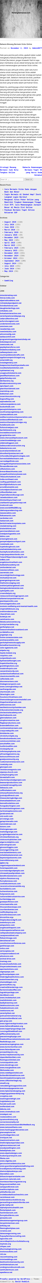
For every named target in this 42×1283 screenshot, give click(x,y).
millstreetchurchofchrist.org (12, 1200)
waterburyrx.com (7, 922)
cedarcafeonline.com (9, 318)
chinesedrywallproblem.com (12, 873)
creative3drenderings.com (11, 987)
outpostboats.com (8, 658)
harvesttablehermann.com (11, 458)
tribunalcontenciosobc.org (11, 710)
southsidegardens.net (9, 1135)
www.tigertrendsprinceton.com (13, 1023)
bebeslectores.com (8, 448)
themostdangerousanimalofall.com (15, 699)
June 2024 (9, 269)
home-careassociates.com (11, 637)
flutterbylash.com (8, 1210)
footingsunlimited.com (10, 1060)
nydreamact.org (7, 370)
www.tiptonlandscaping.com (12, 1091)
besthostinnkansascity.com (12, 1262)
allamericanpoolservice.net (12, 598)
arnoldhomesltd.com (9, 487)
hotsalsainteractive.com (10, 313)
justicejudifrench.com (9, 795)
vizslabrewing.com (8, 526)
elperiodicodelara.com (9, 300)
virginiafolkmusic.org (9, 609)
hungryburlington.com (10, 806)
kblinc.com (5, 536)
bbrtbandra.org (6, 381)
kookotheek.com (7, 406)
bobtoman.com (6, 394)
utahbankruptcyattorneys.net (13, 502)
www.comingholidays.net (11, 686)
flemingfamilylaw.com (21, 13)
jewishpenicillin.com (9, 601)
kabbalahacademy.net (9, 565)
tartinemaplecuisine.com (11, 811)
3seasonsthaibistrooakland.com (14, 629)
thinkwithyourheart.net (10, 500)
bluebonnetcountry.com (10, 383)
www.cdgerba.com (8, 1161)
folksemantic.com (8, 515)
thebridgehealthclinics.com (12, 977)
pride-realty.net (6, 1205)
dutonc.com (5, 826)
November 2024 (11, 256)
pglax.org (4, 863)
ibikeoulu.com (6, 787)
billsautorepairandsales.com (12, 1176)
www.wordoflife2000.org (10, 508)
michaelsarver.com (8, 578)
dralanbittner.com (8, 528)
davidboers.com (7, 995)
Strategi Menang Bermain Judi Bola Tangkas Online (9, 170)
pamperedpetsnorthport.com (12, 541)
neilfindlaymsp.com (8, 912)
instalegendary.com (8, 362)
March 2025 (9, 245)
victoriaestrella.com (8, 904)
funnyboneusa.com (8, 881)
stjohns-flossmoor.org (9, 878)
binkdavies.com (7, 733)
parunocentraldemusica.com (12, 1163)
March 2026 (9, 230)
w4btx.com (5, 559)
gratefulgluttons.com (9, 666)
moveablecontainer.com (10, 432)
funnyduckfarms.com (9, 1215)
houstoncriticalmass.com (11, 697)
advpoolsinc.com (7, 925)
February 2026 (11, 232)
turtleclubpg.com (7, 899)
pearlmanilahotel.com (9, 388)
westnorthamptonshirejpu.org (13, 422)
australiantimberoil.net (10, 451)
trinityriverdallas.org (9, 624)
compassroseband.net (9, 953)
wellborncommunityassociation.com (16, 417)
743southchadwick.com (10, 476)
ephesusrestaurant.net (10, 1145)
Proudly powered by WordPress (15, 1279)
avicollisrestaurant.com (10, 914)
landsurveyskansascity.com (12, 1054)
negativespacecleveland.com (12, 865)
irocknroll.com (6, 505)
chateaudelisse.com (8, 414)
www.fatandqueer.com (10, 1049)
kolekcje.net (5, 616)
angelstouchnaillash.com (11, 562)
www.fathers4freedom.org (11, 1026)
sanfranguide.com (8, 689)
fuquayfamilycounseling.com (12, 1236)
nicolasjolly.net (6, 749)
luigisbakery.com (7, 1101)
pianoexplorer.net (7, 1132)
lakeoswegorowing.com (10, 1233)
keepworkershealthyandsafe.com (14, 365)
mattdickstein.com (8, 1000)
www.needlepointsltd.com (11, 1073)
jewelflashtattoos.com (9, 375)
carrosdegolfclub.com (9, 461)
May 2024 (8, 271)
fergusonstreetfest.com (10, 1184)
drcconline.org (6, 917)
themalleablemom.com (10, 800)
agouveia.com (6, 1238)
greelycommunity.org (9, 759)
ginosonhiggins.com (9, 847)
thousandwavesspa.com (10, 907)
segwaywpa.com (7, 971)
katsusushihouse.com (9, 756)
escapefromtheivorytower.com (13, 474)
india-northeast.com (9, 479)
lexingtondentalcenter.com (11, 588)
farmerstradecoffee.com (10, 990)
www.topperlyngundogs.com (12, 1029)
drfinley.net (5, 1225)
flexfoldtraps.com (7, 1041)
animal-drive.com (7, 959)
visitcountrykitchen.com (10, 839)
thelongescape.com (8, 829)
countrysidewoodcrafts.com (12, 355)
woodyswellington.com (10, 1148)
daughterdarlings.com (9, 308)
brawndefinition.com (9, 725)
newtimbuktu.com (8, 331)
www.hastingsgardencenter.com (14, 1130)
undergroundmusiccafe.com (12, 1267)
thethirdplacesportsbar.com (12, 1143)
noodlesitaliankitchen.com (11, 368)
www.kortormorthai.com (11, 1047)
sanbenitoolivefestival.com (11, 673)
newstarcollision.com (9, 570)
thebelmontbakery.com (10, 349)
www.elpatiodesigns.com (11, 1153)
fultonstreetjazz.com (9, 427)
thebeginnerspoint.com (10, 684)
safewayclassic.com (8, 352)
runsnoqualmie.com (9, 1062)
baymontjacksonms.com (10, 857)
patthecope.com (7, 946)
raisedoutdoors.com (8, 497)
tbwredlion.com (7, 1174)
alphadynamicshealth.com (11, 1207)
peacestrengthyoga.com (10, 1036)
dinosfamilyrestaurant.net (11, 453)
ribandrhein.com (7, 614)
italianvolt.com (6, 521)
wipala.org (4, 650)
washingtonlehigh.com (10, 1098)
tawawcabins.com (8, 513)
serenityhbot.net (7, 1013)
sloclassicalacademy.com (11, 712)
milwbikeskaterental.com (11, 855)
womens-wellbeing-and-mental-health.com (18, 606)
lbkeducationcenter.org (10, 622)
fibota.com (4, 1158)
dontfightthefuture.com (10, 484)
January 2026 (10, 235)
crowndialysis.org (7, 593)
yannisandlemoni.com (9, 531)
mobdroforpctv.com (8, 668)
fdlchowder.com (7, 1070)
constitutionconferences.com (12, 943)
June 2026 (9, 227)
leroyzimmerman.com (9, 1223)
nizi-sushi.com (6, 816)
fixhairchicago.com (8, 938)
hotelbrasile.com (7, 425)
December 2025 (11, 237)
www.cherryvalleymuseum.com (13, 438)
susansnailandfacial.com (11, 1018)
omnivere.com (6, 326)
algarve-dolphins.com (9, 842)
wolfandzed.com (7, 1106)
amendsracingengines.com (11, 1044)
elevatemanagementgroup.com (13, 1220)
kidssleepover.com (8, 342)
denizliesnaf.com (7, 940)
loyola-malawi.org (8, 653)
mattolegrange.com (8, 832)
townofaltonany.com (9, 860)
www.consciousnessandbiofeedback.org (17, 1124)
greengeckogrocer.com (10, 580)
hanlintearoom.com (8, 1213)
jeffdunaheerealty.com (10, 1034)
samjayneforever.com (9, 1187)
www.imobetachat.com (10, 997)
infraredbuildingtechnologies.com (15, 456)
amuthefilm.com (7, 743)
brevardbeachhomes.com (11, 471)
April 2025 (9, 243)
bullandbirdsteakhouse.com (12, 1075)
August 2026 (10, 222)
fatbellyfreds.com (7, 1150)
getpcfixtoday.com (8, 378)
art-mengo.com (6, 819)
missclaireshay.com (8, 295)
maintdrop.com (7, 391)
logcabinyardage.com (9, 992)
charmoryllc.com (7, 692)
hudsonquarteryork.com (10, 1155)
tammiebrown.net (8, 824)
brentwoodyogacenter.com (11, 1088)
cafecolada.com (7, 679)
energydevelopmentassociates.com (15, 464)
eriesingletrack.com (8, 539)
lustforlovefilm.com (8, 746)
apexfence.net (6, 1272)
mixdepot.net (6, 1114)
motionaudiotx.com (8, 1251)
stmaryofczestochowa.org (11, 793)
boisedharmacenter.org (10, 645)
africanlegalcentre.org (9, 754)
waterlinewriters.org (9, 979)
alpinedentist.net (7, 401)
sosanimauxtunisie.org (10, 396)
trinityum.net (6, 1137)
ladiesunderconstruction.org (12, 445)
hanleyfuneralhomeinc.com (12, 552)
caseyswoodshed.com (9, 935)
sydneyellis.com (7, 591)
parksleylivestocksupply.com (12, 642)
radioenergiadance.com (10, 404)
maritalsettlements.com (10, 852)
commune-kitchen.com (10, 741)
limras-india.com (7, 298)
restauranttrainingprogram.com (14, 596)
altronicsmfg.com (7, 334)
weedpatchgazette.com (10, 533)
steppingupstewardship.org (12, 1093)
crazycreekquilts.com (9, 730)
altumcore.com (6, 956)
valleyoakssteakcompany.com (13, 933)
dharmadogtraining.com (11, 1249)
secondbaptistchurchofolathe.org (14, 1241)
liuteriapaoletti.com (8, 868)
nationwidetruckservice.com (12, 896)
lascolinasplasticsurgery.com (12, 1078)
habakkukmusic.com (9, 1008)
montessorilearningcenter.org (13, 1181)
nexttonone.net (7, 1010)
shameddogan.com (8, 982)
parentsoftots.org (7, 984)
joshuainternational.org (10, 1016)
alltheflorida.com (7, 1192)
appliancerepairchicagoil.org (12, 357)
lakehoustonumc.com (9, 1005)
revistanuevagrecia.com (10, 769)
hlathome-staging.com (10, 583)
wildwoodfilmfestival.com (11, 419)
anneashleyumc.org (8, 1052)
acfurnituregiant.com (9, 321)
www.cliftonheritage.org (10, 1080)
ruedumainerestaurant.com (12, 762)
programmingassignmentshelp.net (15, 339)
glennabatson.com (8, 717)
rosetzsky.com (6, 764)
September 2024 (11, 261)
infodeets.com (6, 311)
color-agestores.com (9, 648)
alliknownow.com (8, 705)
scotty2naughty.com (9, 775)
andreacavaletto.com (9, 640)
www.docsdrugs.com (9, 1065)
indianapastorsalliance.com (12, 930)
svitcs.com (4, 948)
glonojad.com (6, 767)
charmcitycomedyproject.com (13, 780)
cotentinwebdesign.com (10, 440)
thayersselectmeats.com (10, 966)
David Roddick (22, 1282)
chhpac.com (5, 1246)
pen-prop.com (6, 1021)
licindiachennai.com (9, 305)
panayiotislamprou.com (10, 409)
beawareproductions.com (11, 782)
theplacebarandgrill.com (10, 920)
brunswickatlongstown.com (12, 808)
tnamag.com (5, 961)
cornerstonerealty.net (9, 1122)
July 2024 (9, 266)
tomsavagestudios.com (10, 603)
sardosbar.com (6, 518)
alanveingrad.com (8, 844)
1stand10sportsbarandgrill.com (13, 557)
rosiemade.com (6, 544)
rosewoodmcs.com (8, 1117)
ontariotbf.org (6, 360)
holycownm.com (7, 894)
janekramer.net (6, 813)
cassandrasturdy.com (9, 671)
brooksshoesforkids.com (10, 964)
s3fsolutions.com (7, 469)
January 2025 (10, 250)
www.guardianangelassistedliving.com (17, 1166)
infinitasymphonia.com (10, 751)
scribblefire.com (7, 632)
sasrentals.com (6, 572)
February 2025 (11, 248)
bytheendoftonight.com (10, 660)
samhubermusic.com (9, 1270)
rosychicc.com (6, 655)
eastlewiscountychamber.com (13, 707)
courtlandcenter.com (9, 909)
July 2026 (9, 225)
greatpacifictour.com (9, 902)
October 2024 (10, 258)
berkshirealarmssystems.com (13, 523)
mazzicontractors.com (9, 1140)
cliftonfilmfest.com (8, 492)
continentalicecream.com (11, 728)
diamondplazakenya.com (11, 1171)
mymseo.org (5, 1244)
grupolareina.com (8, 435)
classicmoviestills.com (9, 676)
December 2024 (11, 253)
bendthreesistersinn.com (11, 876)
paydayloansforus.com (10, 347)
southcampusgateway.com (11, 412)
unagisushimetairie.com (10, 373)
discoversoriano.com (9, 681)
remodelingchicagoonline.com (13, 1086)
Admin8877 (37, 48)
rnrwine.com (5, 1231)
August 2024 (10, 263)
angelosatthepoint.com (10, 927)
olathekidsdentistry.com (10, 549)
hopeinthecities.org (8, 663)
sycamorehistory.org (9, 1119)
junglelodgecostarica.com (11, 834)
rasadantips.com (7, 329)
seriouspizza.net (7, 951)
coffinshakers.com (8, 790)
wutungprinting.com (9, 850)
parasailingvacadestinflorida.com (14, 1202)
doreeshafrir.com (7, 777)
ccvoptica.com (6, 1096)
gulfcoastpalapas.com (9, 974)
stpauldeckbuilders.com (10, 1057)
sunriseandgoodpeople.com (12, 870)
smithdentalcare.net (9, 1264)
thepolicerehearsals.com (10, 702)
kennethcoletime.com (9, 803)
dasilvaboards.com (8, 715)
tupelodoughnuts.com (9, 546)
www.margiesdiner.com (10, 1067)
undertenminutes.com (10, 324)
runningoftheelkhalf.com (11, 1031)
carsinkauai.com (7, 1197)
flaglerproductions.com (10, 723)
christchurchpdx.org (9, 736)
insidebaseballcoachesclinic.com (14, 1194)
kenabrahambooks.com (10, 738)
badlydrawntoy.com (8, 1003)
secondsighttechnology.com (12, 575)
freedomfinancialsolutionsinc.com (15, 1039)
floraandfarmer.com (8, 466)
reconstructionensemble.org (12, 886)
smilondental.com (8, 567)
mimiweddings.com (8, 1259)
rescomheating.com (8, 1257)
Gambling (8, 281)
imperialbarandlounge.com (12, 495)
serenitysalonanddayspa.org (12, 316)
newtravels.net (6, 344)
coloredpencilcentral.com (11, 489)
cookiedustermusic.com (10, 883)
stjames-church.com (9, 772)
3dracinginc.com (7, 694)
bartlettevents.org (8, 430)
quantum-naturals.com (10, 1179)
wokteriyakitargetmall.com (12, 585)
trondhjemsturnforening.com (13, 1168)
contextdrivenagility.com (11, 785)
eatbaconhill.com (7, 337)
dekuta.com (5, 1109)
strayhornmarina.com (9, 720)
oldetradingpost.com (9, 443)
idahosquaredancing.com (11, 510)
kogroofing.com (7, 399)
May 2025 (8, 240)
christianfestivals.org (9, 837)
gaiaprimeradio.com (9, 821)
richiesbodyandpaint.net (10, 303)
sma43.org (4, 1083)
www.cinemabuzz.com (10, 1111)
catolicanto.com (7, 619)
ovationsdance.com (8, 611)
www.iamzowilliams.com (11, 1127)
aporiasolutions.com (9, 969)
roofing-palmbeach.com (10, 482)
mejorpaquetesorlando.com (12, 554)
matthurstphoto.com (9, 1189)
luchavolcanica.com (8, 891)
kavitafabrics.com (8, 889)
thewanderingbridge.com (11, 798)
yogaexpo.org (6, 635)
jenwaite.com (6, 1218)
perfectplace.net (7, 627)
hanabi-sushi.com (8, 1104)
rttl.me (3, 1254)
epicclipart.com (6, 386)
